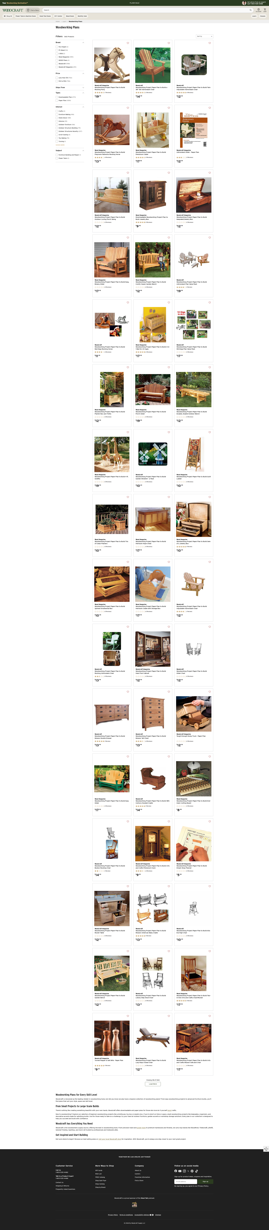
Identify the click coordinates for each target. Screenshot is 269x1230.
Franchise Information (142, 1177)
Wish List (98, 1174)
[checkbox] (57, 47)
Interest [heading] (59, 107)
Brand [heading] (58, 42)
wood (169, 1110)
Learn (254, 16)
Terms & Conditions (126, 1215)
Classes (262, 16)
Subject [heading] (59, 151)
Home (58, 21)
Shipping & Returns (62, 1186)
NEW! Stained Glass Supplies (134, 3)
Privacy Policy (203, 1186)
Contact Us (59, 1182)
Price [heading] (58, 73)
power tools (141, 1128)
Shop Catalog (100, 1184)
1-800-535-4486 (62, 1178)
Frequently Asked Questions (65, 1189)
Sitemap (158, 1215)
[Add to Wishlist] (127, 43)
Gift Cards (98, 1170)
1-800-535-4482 (62, 1172)
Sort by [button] (199, 36)
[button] (204, 36)
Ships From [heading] (60, 87)
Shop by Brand (100, 1187)
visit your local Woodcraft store (109, 1139)
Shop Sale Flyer (100, 1180)
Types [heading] (58, 93)
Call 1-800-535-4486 (255, 4)
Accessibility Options (141, 1215)
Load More (153, 1084)
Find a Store (139, 1180)
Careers (137, 1174)
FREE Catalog (100, 1177)
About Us (138, 1170)
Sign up (205, 1181)
